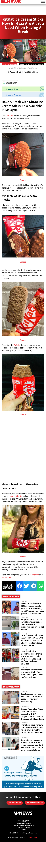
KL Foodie (6, 577)
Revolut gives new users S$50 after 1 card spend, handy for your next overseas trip (32, 698)
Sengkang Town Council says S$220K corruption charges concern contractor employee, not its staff (32, 624)
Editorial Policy (24, 824)
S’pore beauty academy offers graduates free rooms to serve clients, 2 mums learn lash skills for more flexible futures (32, 745)
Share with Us (15, 803)
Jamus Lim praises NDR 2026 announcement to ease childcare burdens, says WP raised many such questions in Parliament (32, 608)
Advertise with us (35, 803)
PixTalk (17, 345)
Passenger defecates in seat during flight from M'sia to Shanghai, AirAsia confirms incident (32, 673)
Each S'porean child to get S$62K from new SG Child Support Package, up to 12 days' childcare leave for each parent (32, 640)
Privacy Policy (24, 827)
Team (23, 829)
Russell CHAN (15, 72)
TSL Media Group (32, 837)
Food (4, 64)
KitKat (10, 115)
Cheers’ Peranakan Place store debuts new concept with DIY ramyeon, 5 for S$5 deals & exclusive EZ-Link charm (32, 714)
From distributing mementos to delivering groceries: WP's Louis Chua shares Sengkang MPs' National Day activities (31, 657)
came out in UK (15, 496)
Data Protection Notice (24, 825)
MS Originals (12, 64)
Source (23, 180)
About (23, 822)
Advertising (24, 820)
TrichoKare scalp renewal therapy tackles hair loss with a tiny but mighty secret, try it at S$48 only (32, 729)
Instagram (34, 574)
